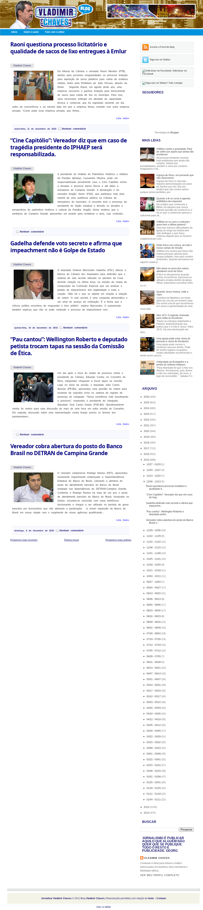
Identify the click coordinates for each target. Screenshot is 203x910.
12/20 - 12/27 (154, 470)
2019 (147, 437)
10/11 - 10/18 (154, 570)
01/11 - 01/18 (154, 793)
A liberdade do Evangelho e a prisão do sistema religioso (172, 363)
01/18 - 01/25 (154, 788)
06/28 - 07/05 (154, 656)
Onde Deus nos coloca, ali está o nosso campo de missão (174, 246)
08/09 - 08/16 (154, 622)
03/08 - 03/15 (154, 748)
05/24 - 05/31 (154, 685)
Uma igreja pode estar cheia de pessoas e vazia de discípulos (173, 340)
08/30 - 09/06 (154, 604)
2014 (147, 807)
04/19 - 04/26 (154, 713)
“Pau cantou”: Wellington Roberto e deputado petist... (165, 513)
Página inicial (71, 540)
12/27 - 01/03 (154, 464)
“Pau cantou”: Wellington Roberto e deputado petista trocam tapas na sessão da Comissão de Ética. (68, 346)
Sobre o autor (31, 32)
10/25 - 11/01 (154, 559)
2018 (147, 442)
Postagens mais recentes (23, 540)
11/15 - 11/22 (154, 541)
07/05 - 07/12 (154, 650)
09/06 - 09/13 (154, 599)
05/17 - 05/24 (154, 690)
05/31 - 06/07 (154, 679)
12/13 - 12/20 (154, 475)
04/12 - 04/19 (154, 719)
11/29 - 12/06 (154, 530)
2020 (147, 431)
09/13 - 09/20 (154, 593)
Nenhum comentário (74, 128)
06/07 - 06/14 (154, 673)
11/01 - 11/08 (154, 553)
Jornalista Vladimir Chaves (56, 898)
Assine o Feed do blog (162, 47)
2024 (147, 408)
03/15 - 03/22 (154, 742)
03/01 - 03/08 (154, 753)
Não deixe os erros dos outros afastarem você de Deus (172, 270)
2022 (147, 419)
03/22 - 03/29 (154, 736)
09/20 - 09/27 (154, 587)
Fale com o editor (55, 32)
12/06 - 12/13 (154, 481)
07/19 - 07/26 (154, 639)
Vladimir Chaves (157, 858)
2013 (147, 812)
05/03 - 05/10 (154, 702)
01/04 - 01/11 (154, 799)
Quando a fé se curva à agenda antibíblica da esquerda (173, 200)
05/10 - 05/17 (154, 696)
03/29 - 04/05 (154, 730)
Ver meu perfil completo (159, 875)
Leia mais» (122, 118)
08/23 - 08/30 (154, 610)
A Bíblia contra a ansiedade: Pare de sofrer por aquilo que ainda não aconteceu (175, 152)
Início (14, 32)
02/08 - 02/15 (154, 771)
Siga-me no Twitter (160, 59)
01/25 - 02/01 (154, 782)
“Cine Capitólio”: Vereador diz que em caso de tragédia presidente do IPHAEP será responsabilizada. (68, 147)
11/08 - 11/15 (154, 547)
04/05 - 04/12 (154, 725)
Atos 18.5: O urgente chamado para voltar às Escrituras (172, 316)
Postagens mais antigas (118, 540)
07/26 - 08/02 (154, 633)
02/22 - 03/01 (154, 759)
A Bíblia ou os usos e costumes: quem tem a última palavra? (173, 223)
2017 (147, 448)
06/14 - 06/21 (154, 667)
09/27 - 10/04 (154, 582)
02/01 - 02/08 (154, 776)
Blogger (174, 132)
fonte (151, 898)
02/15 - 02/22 (154, 765)
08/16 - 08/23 (154, 616)
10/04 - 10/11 (154, 576)
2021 (147, 425)
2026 (147, 396)
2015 (147, 459)
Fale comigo (175, 83)
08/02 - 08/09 (154, 627)
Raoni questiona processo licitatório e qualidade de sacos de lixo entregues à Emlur (68, 48)
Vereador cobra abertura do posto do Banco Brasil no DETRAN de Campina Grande (66, 449)
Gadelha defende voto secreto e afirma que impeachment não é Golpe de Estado (66, 247)
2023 (147, 414)
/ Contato (161, 898)
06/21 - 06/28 (154, 662)
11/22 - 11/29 (154, 536)
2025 (147, 402)
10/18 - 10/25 (154, 564)
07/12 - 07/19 (154, 645)
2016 (147, 454)
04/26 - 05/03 (154, 708)
